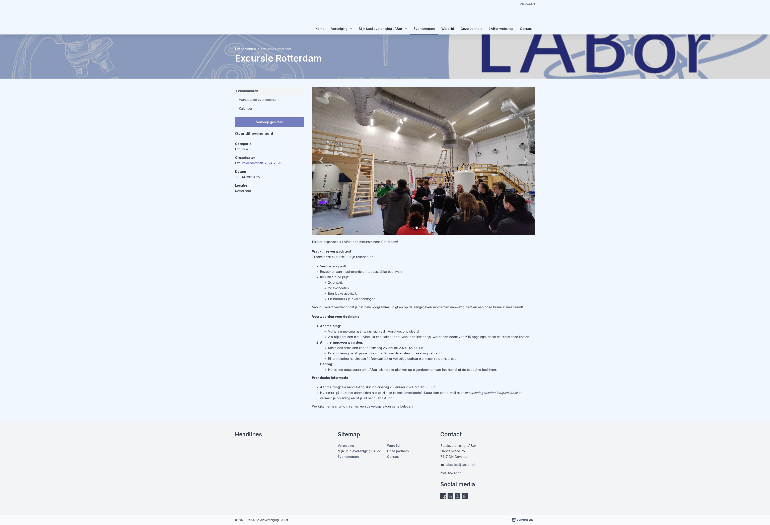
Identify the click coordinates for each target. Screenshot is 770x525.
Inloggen (527, 3)
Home (319, 29)
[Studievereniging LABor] (255, 17)
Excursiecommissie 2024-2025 (258, 163)
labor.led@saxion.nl (460, 465)
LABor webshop (501, 29)
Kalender (245, 108)
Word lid (447, 29)
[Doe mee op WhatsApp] (465, 496)
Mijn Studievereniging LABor (380, 29)
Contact (526, 29)
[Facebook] (443, 496)
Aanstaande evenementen (259, 100)
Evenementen (424, 29)
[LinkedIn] (450, 496)
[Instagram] (457, 496)
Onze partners (471, 29)
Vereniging (339, 29)
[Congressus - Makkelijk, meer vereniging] (522, 520)
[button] (328, 161)
